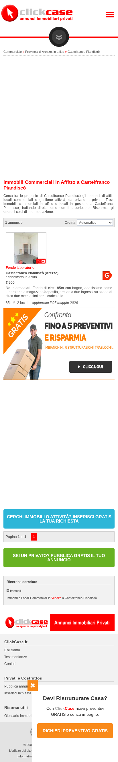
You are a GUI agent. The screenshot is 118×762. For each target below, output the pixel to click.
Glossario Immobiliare (21, 716)
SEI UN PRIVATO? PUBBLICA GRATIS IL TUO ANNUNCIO (59, 557)
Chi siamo (12, 650)
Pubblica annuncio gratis (23, 686)
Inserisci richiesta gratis (22, 693)
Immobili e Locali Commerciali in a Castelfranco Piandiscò (52, 598)
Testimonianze (15, 657)
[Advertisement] (59, 118)
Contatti (10, 664)
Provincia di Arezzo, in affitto (44, 51)
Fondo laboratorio (20, 268)
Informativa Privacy (30, 756)
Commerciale (12, 51)
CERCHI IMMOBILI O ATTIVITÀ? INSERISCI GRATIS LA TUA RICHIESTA (59, 518)
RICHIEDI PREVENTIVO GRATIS (75, 730)
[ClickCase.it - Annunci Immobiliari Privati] (37, 26)
